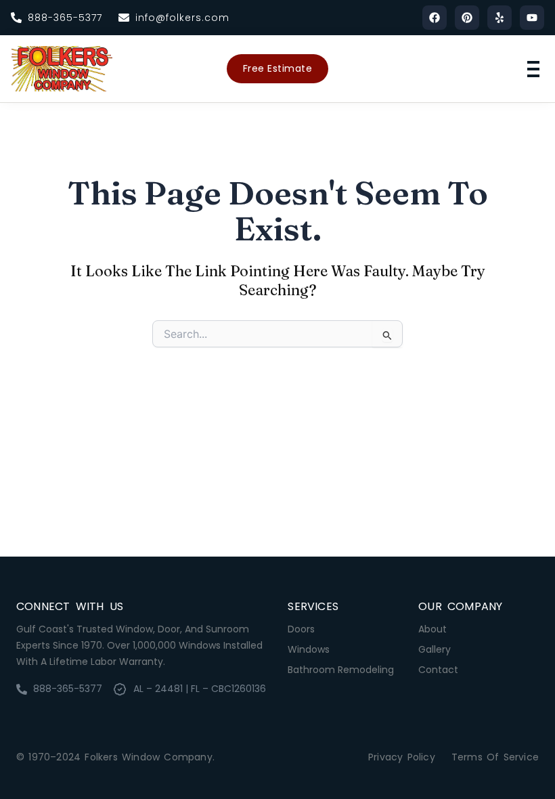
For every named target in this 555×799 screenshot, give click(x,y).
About (432, 629)
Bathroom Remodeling (341, 669)
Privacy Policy (401, 757)
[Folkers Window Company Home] (61, 68)
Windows (309, 649)
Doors (301, 629)
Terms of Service (495, 757)
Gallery (434, 649)
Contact (438, 669)
